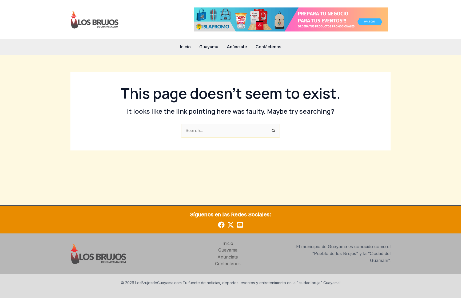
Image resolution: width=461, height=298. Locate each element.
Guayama (208, 47)
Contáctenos (268, 47)
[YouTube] (240, 224)
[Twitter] (230, 224)
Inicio (185, 47)
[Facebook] (221, 224)
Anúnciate (237, 47)
